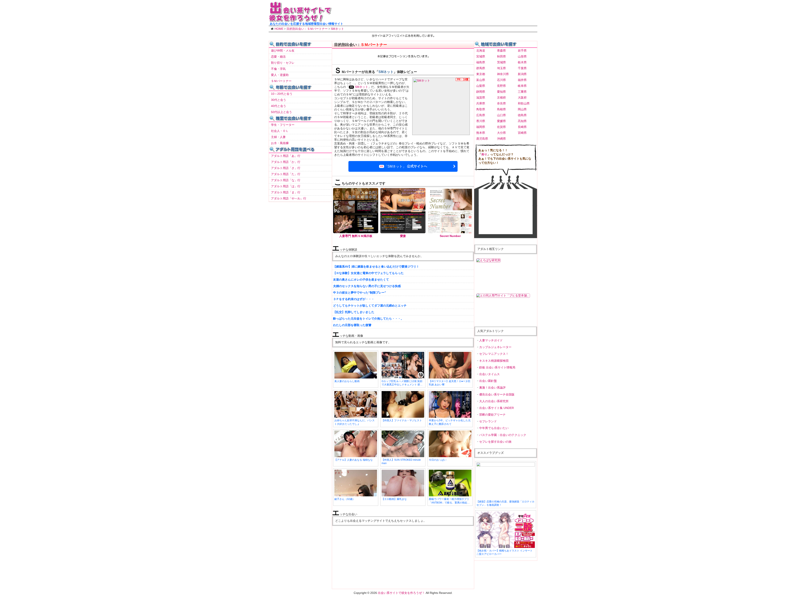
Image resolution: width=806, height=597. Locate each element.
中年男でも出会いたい (494, 428)
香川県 (480, 121)
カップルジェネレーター (495, 347)
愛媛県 (501, 121)
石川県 (501, 80)
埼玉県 (501, 68)
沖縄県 (501, 138)
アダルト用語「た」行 (285, 174)
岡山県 (522, 109)
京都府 (501, 97)
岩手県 (522, 50)
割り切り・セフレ (282, 62)
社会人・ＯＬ (280, 131)
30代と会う (278, 99)
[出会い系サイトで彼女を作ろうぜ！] (300, 20)
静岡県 (480, 91)
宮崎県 (522, 132)
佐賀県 (501, 127)
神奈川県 (503, 74)
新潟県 (522, 74)
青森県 (501, 50)
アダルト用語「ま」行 (285, 192)
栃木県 (522, 62)
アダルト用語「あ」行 (285, 155)
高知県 (522, 121)
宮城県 (480, 56)
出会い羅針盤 (488, 380)
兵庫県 (480, 103)
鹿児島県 (482, 138)
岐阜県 (522, 85)
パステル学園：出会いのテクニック (502, 435)
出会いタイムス (489, 374)
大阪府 (522, 97)
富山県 (480, 80)
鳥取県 (480, 109)
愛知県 (501, 91)
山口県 (501, 115)
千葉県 (522, 68)
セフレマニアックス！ (494, 353)
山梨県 (480, 85)
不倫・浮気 (278, 68)
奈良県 (501, 103)
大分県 (501, 132)
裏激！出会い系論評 (492, 387)
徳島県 (522, 115)
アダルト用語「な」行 (285, 180)
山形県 (522, 56)
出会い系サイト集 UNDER (496, 408)
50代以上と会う (281, 112)
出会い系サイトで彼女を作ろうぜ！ (401, 592)
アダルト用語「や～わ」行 (288, 198)
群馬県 (480, 68)
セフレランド (488, 421)
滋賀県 (480, 97)
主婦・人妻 (278, 137)
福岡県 (480, 127)
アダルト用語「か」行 (285, 162)
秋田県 (501, 56)
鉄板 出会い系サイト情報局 (497, 367)
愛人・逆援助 (280, 75)
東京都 (480, 74)
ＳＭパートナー (281, 81)
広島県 (480, 115)
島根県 (501, 109)
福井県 (522, 80)
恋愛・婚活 (278, 56)
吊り (484, 154)
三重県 (522, 91)
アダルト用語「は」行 (285, 186)
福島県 (480, 62)
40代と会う (278, 106)
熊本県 (480, 132)
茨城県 (501, 62)
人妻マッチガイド (491, 340)
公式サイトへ (405, 166)
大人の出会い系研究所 (494, 401)
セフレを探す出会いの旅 (495, 441)
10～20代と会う (281, 93)
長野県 (501, 85)
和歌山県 (524, 103)
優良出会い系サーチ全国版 (496, 394)
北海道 (480, 50)
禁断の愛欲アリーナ (492, 414)
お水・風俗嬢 (280, 143)
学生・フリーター (282, 124)
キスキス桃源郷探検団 (494, 360)
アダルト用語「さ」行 (285, 168)
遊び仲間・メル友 (282, 50)
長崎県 (522, 127)
